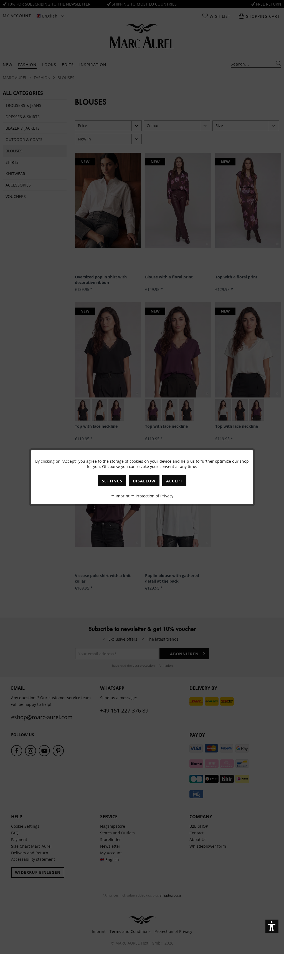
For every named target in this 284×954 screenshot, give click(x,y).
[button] (271, 926)
